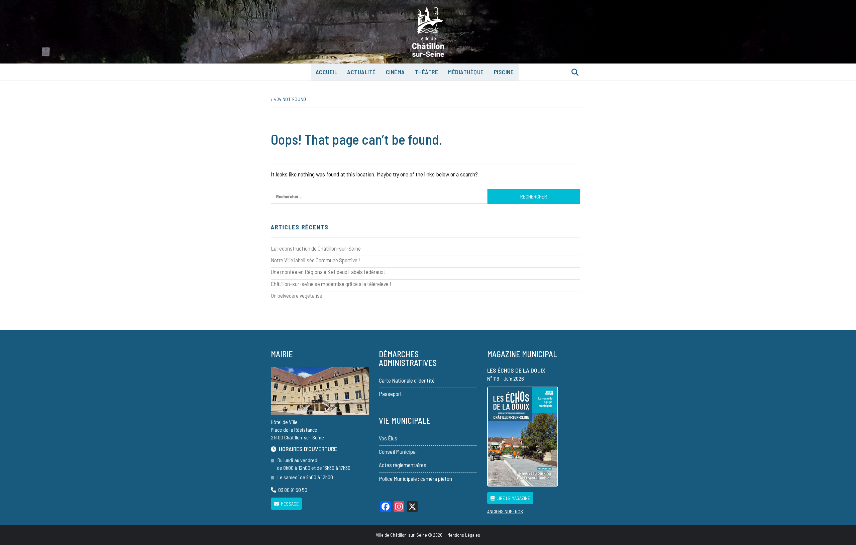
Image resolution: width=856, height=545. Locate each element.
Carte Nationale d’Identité (407, 380)
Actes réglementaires (402, 464)
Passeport (390, 393)
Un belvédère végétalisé (296, 295)
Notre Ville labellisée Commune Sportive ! (315, 260)
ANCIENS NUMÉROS (505, 511)
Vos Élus (388, 438)
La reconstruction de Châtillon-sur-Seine (316, 248)
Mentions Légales (463, 535)
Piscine (504, 72)
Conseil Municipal (398, 451)
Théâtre (426, 72)
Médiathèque (466, 72)
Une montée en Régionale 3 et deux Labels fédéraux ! (328, 271)
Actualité (361, 72)
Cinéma (395, 72)
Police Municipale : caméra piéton (415, 478)
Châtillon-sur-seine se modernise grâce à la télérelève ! (331, 283)
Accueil (326, 72)
